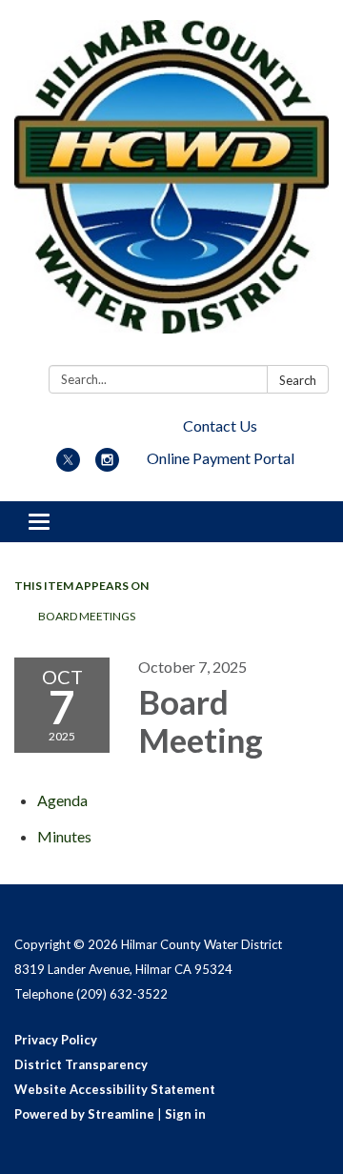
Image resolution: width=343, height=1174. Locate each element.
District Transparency (81, 1064)
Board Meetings (86, 616)
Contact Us (220, 425)
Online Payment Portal (220, 458)
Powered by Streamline (84, 1114)
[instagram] (107, 465)
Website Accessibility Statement (114, 1089)
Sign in (185, 1114)
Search (297, 380)
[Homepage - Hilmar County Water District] (171, 186)
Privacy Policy (55, 1039)
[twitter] (68, 465)
